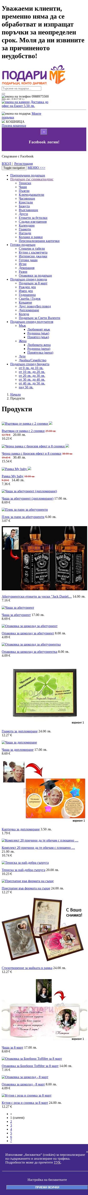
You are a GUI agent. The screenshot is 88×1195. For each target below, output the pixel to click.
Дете (22, 356)
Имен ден (26, 291)
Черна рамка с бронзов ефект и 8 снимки (31, 453)
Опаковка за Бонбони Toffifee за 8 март (30, 1066)
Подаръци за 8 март (33, 283)
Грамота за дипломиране (20, 731)
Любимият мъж (38, 329)
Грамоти (25, 229)
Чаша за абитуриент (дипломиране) (27, 498)
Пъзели (24, 191)
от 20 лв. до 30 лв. (32, 375)
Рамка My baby (12, 476)
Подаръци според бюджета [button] (29, 364)
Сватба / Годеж (30, 298)
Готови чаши (28, 260)
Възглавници (28, 210)
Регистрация (23, 163)
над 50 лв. (26, 387)
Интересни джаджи (33, 256)
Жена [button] (22, 341)
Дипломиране (29, 310)
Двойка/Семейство (32, 360)
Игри (22, 264)
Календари (27, 225)
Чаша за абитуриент (16, 615)
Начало (15, 394)
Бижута (24, 206)
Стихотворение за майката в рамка (27, 968)
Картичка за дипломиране (21, 829)
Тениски (25, 183)
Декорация (26, 268)
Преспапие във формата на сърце (26, 888)
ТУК (57, 1162)
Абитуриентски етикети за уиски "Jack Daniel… (37, 596)
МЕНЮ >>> (36, 167)
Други (23, 214)
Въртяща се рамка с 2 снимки (23, 431)
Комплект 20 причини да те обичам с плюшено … (38, 847)
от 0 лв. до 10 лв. (31, 368)
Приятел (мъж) (38, 337)
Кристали (26, 202)
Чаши (23, 187)
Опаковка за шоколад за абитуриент (28, 633)
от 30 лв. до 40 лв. (32, 379)
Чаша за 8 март (12, 1047)
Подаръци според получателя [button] (31, 322)
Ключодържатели (31, 194)
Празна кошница (14, 125)
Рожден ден (27, 287)
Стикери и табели (32, 248)
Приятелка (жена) (40, 352)
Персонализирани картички (39, 241)
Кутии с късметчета (33, 252)
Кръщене (25, 302)
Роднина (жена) (38, 348)
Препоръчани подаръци (27, 175)
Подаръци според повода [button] (28, 279)
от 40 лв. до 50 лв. (32, 383)
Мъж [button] (22, 325)
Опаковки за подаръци (35, 275)
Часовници (27, 198)
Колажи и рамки (31, 237)
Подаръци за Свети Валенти (39, 318)
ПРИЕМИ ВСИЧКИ (47, 1187)
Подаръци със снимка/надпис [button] (31, 179)
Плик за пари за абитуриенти (23, 517)
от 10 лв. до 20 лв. (32, 372)
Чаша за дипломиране (18, 749)
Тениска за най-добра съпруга (23, 870)
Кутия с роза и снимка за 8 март (25, 1102)
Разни (23, 271)
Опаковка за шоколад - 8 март (23, 1084)
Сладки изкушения (33, 221)
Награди (25, 233)
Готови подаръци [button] (22, 244)
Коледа (24, 314)
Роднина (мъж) (38, 333)
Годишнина (27, 295)
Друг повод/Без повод (35, 306)
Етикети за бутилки (33, 218)
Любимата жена (39, 345)
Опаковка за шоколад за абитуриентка (29, 651)
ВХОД (6, 163)
